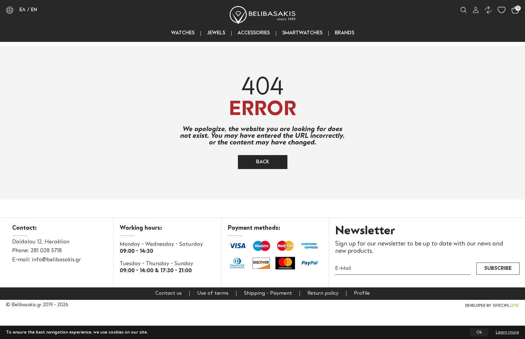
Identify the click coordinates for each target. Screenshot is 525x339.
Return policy (322, 293)
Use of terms (212, 293)
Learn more (507, 332)
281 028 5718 (46, 250)
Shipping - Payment (268, 293)
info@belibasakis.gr (56, 260)
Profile (362, 293)
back (262, 162)
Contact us (168, 293)
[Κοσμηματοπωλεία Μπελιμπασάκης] (262, 15)
